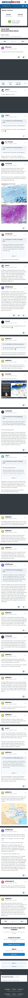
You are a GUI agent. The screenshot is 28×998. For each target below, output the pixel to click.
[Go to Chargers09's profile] (2, 234)
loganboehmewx (16, 22)
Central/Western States (15, 36)
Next (23, 41)
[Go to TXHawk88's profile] (2, 164)
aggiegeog (19, 416)
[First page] (2, 41)
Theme (14, 989)
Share (14, 963)
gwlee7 (19, 757)
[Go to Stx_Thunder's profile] (2, 142)
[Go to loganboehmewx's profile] (9, 21)
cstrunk (19, 344)
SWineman (20, 120)
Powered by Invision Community (14, 991)
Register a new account (14, 944)
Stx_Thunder (5, 34)
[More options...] (25, 48)
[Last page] (26, 41)
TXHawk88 (20, 239)
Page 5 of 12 (14, 41)
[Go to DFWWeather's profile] (2, 287)
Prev (5, 41)
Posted (11, 48)
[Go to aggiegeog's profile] (2, 339)
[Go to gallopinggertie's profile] (2, 882)
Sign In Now (14, 954)
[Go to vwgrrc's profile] (2, 116)
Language (7, 989)
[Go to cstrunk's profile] (2, 322)
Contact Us (20, 989)
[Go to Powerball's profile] (2, 374)
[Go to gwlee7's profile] (2, 90)
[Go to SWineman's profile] (2, 48)
